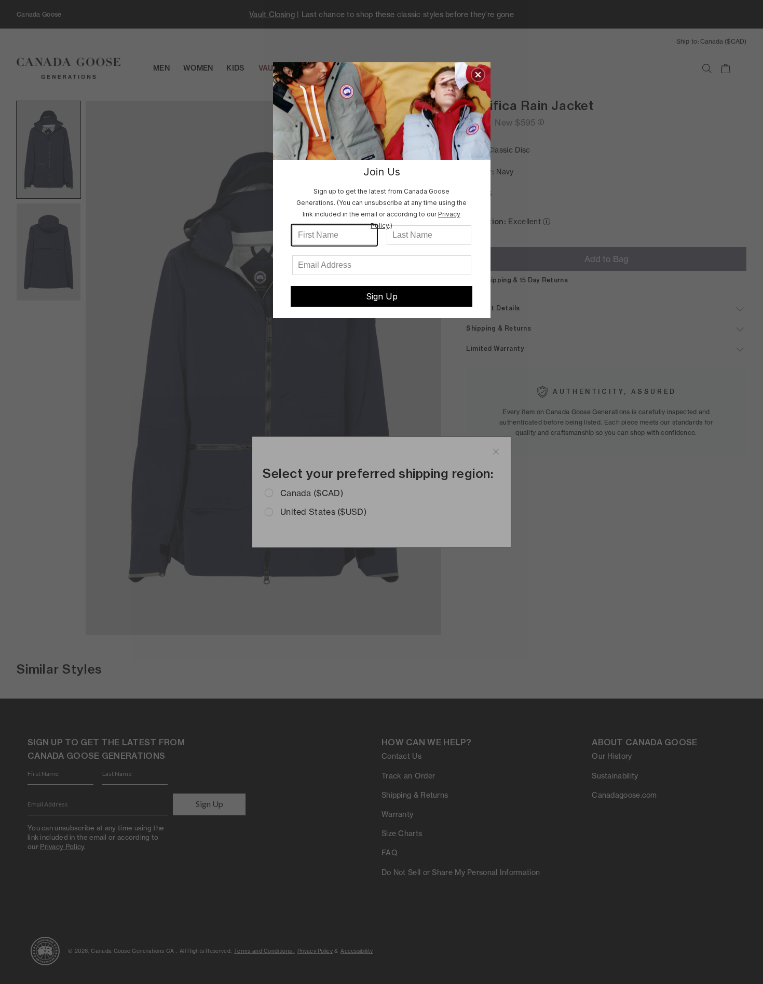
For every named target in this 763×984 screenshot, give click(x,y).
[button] (478, 75)
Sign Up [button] (382, 296)
